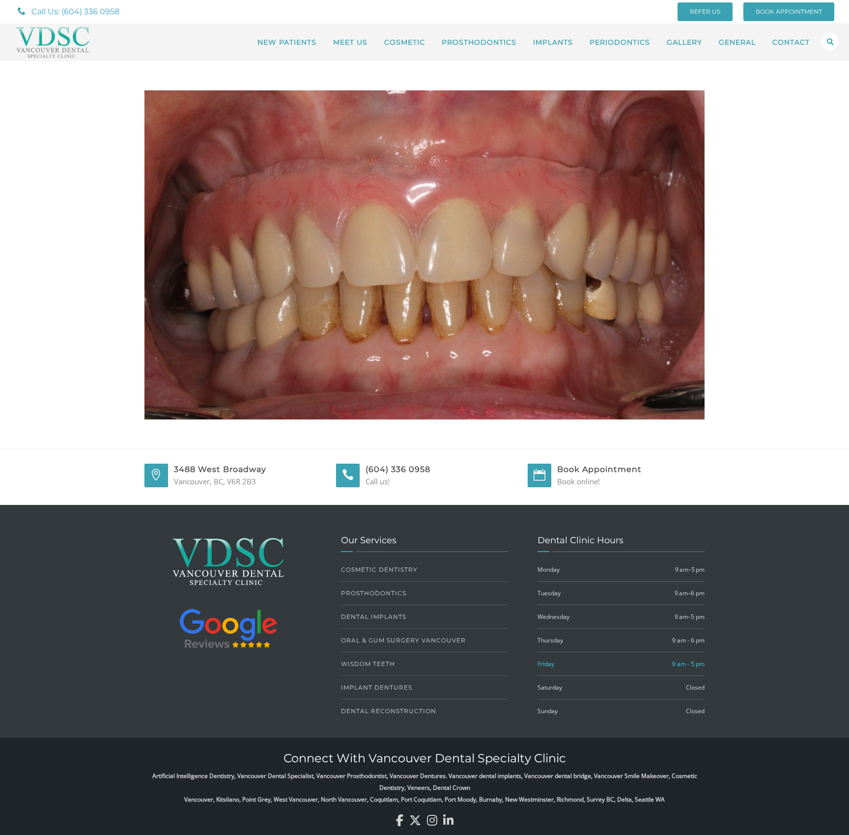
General (737, 42)
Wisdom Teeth (368, 664)
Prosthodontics (479, 42)
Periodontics (620, 42)
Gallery (684, 42)
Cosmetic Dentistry (379, 569)
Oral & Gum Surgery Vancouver (403, 640)
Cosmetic (404, 42)
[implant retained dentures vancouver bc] (424, 254)
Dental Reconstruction (388, 711)
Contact (791, 42)
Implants (553, 42)
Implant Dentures (376, 687)
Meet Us (350, 42)
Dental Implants (373, 616)
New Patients (286, 42)
